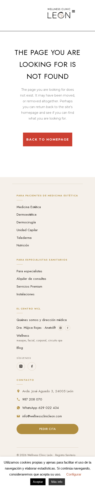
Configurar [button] (73, 474)
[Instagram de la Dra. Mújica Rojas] (60, 328)
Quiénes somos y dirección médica (42, 319)
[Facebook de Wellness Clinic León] (32, 366)
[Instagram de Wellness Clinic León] (21, 366)
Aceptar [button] (38, 481)
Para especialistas (29, 271)
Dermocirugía (26, 222)
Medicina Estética (29, 207)
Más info (56, 481)
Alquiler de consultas (31, 278)
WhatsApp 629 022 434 (40, 407)
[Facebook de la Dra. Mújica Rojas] (67, 328)
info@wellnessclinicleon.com (42, 416)
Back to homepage (47, 139)
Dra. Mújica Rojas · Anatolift (36, 327)
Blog (20, 347)
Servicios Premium (29, 286)
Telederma (24, 237)
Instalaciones (25, 294)
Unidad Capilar (27, 230)
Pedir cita (47, 429)
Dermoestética (26, 214)
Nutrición (23, 245)
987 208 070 (32, 399)
